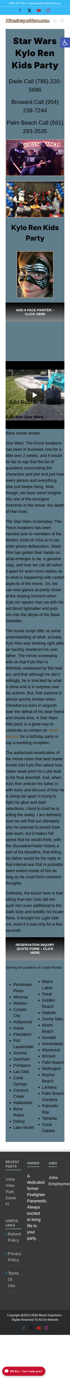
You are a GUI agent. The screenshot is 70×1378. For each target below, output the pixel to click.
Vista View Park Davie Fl (11, 1191)
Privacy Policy (14, 1256)
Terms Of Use (13, 1279)
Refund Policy (14, 1237)
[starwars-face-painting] (35, 253)
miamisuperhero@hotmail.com (44, 3)
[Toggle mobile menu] (62, 21)
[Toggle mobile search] (55, 21)
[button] (65, 42)
